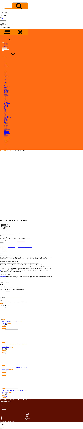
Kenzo (5, 107)
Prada (5, 134)
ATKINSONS (5, 67)
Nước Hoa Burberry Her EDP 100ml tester (25, 247)
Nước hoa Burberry (3, 270)
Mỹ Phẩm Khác (6, 46)
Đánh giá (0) (4, 251)
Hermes (5, 99)
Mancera (5, 119)
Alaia (4, 61)
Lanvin (5, 113)
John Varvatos (6, 106)
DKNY (4, 85)
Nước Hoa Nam (6, 43)
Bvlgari (5, 72)
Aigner (5, 59)
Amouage (5, 62)
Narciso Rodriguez (7, 129)
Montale (5, 127)
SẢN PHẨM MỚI (4, 48)
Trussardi (5, 142)
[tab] (27, 248)
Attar (4, 68)
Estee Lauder (6, 91)
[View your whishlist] (0, 26)
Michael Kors (6, 123)
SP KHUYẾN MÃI (4, 47)
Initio (4, 101)
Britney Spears (6, 71)
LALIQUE (5, 111)
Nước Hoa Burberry (3, 276)
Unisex (5, 45)
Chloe (5, 77)
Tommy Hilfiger (6, 141)
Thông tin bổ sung (5, 250)
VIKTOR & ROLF (6, 147)
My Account (4, 15)
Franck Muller (6, 92)
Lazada (3, 408)
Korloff (5, 109)
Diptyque (5, 83)
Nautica (5, 130)
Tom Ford (5, 140)
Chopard (5, 78)
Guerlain (5, 97)
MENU (3, 42)
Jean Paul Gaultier (7, 103)
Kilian (4, 108)
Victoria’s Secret (6, 145)
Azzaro (5, 69)
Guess (5, 98)
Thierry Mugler (6, 139)
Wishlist (27, 419)
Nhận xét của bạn (3, 297)
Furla (4, 93)
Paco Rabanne (6, 131)
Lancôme (5, 112)
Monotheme (6, 125)
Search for (2, 24)
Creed (5, 81)
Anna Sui (5, 63)
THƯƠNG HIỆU (4, 56)
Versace (5, 144)
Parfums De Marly (6, 132)
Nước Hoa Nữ (6, 44)
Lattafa (5, 114)
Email (1, 300)
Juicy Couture (6, 104)
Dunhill (5, 88)
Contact (27, 412)
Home (27, 415)
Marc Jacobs (6, 120)
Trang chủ (2, 150)
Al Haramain (6, 60)
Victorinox (5, 146)
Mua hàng (11, 347)
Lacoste (5, 110)
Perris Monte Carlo (7, 133)
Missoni (5, 124)
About (27, 410)
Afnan (5, 58)
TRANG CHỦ (4, 409)
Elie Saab (5, 89)
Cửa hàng (27, 413)
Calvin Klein (5, 75)
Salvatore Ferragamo (7, 137)
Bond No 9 (5, 70)
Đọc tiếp (9, 323)
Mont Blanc (5, 126)
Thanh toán (27, 417)
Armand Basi (6, 65)
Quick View (4, 326)
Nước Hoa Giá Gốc (3, 20)
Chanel (5, 74)
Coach (5, 80)
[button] (2, 243)
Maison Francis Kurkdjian (7, 117)
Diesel (5, 84)
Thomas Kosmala (6, 138)
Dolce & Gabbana (7, 86)
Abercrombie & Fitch (7, 57)
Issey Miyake (6, 102)
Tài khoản (27, 416)
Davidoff (5, 82)
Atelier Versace (6, 66)
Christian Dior (6, 79)
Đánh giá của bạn (3, 291)
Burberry (5, 73)
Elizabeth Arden (6, 90)
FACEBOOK (4, 407)
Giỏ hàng (27, 414)
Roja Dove (5, 136)
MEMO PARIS (6, 122)
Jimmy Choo (6, 105)
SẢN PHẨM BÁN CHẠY (5, 49)
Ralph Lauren (6, 135)
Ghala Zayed (6, 94)
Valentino (5, 143)
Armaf (5, 64)
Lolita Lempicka (6, 116)
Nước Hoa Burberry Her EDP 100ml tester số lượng (8, 241)
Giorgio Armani (6, 95)
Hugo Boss (5, 100)
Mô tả (3, 248)
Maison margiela (6, 118)
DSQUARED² (5, 87)
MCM (4, 121)
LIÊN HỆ (3, 50)
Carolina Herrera (6, 76)
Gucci (5, 96)
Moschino (5, 128)
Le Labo (5, 115)
